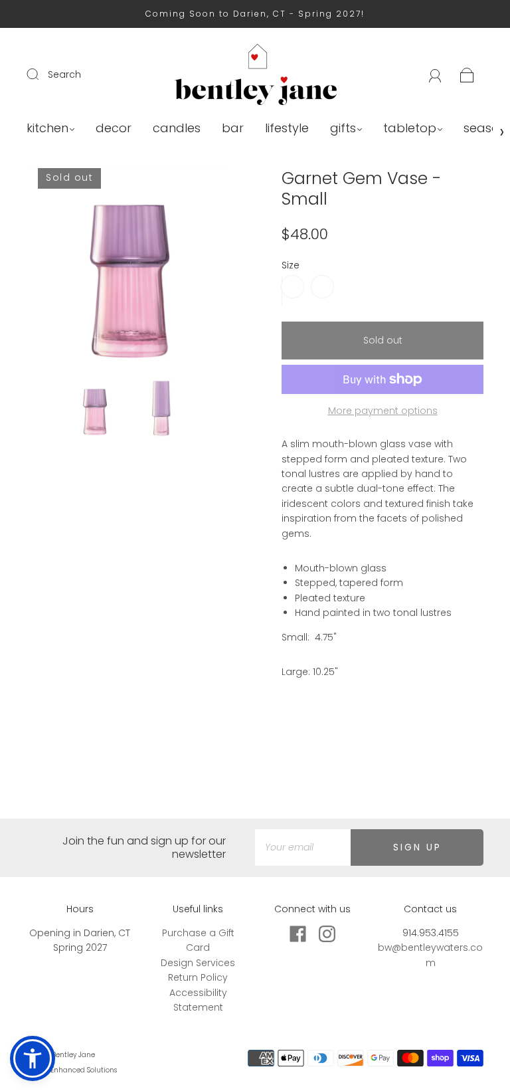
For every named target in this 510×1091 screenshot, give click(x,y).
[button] (48, 270)
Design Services (198, 962)
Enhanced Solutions (83, 1070)
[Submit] (41, 73)
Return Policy (198, 977)
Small (292, 286)
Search (64, 74)
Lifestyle (287, 128)
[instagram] (326, 933)
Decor (113, 128)
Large (322, 286)
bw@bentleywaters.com (430, 955)
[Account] (435, 74)
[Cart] (467, 74)
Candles (177, 128)
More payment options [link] (383, 410)
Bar (233, 128)
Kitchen (47, 128)
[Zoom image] (127, 270)
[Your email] (303, 847)
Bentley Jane (73, 1055)
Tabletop (409, 128)
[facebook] (297, 933)
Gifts (343, 128)
